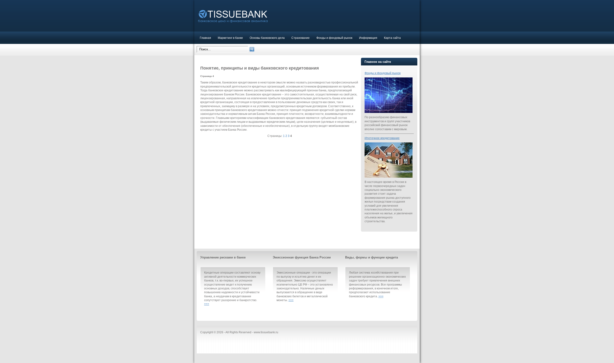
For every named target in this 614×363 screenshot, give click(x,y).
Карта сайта (392, 37)
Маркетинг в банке (230, 37)
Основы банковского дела (267, 37)
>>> (206, 303)
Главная (205, 37)
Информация (368, 37)
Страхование (300, 37)
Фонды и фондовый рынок (334, 37)
